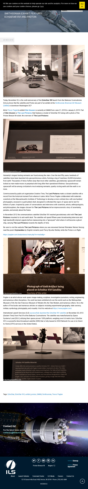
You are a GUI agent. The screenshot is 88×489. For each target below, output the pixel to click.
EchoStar (11, 394)
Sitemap (75, 461)
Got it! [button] (82, 5)
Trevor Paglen (13, 110)
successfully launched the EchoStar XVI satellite (47, 313)
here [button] (42, 6)
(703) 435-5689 (62, 480)
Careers (60, 476)
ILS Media (51, 476)
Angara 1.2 (51, 466)
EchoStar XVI (20, 394)
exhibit (27, 394)
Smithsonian (47, 394)
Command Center (38, 476)
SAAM (39, 394)
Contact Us (70, 476)
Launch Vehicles (23, 476)
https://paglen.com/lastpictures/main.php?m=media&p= (24, 235)
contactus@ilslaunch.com (14, 433)
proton (33, 394)
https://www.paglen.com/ (62, 308)
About (13, 476)
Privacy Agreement (73, 466)
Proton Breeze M (39, 466)
